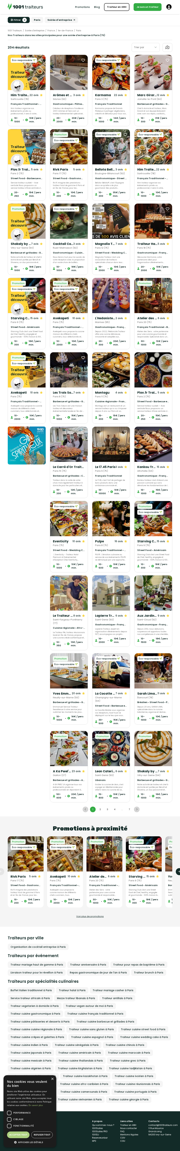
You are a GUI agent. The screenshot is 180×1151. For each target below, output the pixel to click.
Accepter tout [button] (18, 1134)
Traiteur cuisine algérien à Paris (31, 1068)
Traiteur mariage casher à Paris (113, 990)
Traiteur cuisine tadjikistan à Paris (130, 1068)
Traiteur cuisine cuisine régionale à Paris (36, 1029)
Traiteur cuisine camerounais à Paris (83, 1092)
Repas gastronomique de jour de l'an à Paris (98, 972)
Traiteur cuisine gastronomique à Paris (35, 1013)
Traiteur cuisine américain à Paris (79, 1052)
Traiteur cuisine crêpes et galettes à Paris (37, 1037)
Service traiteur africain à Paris (30, 998)
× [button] (52, 1079)
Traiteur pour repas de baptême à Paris (139, 964)
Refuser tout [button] (42, 1134)
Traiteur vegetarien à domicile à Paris (35, 1006)
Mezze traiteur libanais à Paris (76, 998)
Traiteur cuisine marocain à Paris (129, 1052)
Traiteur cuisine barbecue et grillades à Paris (105, 1021)
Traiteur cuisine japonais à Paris (31, 1052)
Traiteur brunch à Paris (148, 972)
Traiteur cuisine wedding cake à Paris (144, 1037)
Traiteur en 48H (116, 7)
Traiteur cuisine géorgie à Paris (129, 1099)
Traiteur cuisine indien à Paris (29, 1045)
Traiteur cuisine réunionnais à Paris (137, 1084)
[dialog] (30, 1111)
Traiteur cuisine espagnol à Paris (92, 1037)
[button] (30, 1142)
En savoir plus (36, 1105)
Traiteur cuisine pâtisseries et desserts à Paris (40, 1021)
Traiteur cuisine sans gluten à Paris (91, 1029)
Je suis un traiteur (148, 7)
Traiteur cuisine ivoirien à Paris (134, 1076)
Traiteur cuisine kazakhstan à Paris (85, 1076)
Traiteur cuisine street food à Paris (143, 1029)
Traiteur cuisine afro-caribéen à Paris (84, 1084)
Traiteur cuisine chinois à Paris (125, 1045)
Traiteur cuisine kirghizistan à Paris (80, 1068)
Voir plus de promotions (90, 916)
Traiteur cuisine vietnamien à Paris (80, 1099)
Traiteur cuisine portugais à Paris (135, 1092)
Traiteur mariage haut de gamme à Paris (37, 964)
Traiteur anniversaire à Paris (88, 964)
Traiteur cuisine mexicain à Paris (31, 1060)
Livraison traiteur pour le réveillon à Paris (37, 972)
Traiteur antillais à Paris (117, 998)
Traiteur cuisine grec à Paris (128, 1060)
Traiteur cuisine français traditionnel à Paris (95, 1013)
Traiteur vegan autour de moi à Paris (89, 1006)
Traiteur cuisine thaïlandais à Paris (81, 1060)
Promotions (82, 7)
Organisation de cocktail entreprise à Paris (38, 947)
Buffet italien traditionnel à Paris (31, 990)
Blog (97, 7)
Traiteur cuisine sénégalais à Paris (77, 1045)
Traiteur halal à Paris (72, 990)
